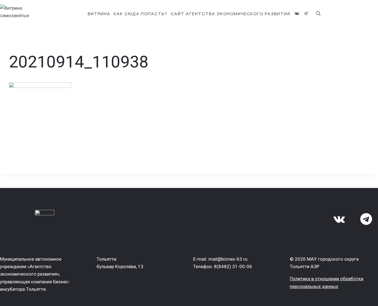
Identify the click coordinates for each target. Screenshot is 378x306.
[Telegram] (306, 13)
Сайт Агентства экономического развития (230, 14)
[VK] (296, 13)
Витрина (99, 14)
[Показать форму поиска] (318, 13)
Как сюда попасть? (140, 14)
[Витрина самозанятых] (25, 13)
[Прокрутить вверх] (364, 297)
